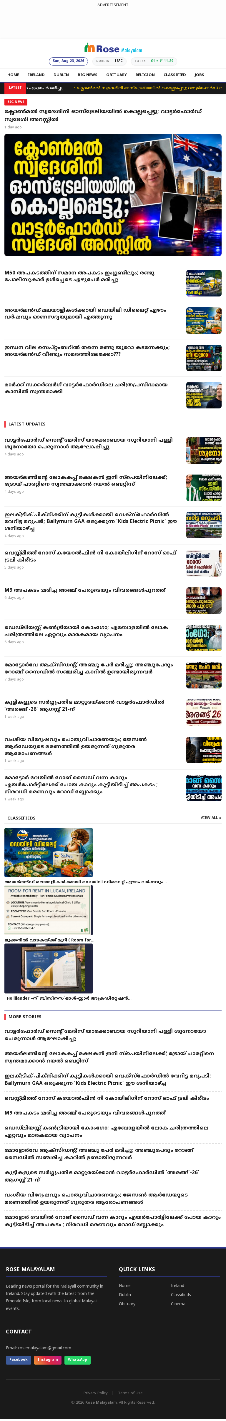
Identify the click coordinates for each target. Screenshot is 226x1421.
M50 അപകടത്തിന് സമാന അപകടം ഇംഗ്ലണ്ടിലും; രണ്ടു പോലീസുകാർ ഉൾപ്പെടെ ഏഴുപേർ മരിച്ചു (79, 277)
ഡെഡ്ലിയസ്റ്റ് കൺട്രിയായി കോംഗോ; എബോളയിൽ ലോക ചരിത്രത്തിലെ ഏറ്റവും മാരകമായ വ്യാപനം (86, 631)
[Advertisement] (113, 22)
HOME (13, 75)
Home (125, 1285)
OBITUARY (116, 75)
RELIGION (145, 75)
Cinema (178, 1304)
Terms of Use (130, 1393)
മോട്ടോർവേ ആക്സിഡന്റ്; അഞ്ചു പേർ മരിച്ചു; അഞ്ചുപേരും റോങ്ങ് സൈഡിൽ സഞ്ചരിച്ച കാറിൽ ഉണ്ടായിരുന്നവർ (88, 669)
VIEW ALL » (211, 818)
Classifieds (181, 1295)
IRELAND (36, 75)
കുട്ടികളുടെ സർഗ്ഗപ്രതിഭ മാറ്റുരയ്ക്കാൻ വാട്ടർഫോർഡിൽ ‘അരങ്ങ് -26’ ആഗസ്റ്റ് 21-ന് (84, 706)
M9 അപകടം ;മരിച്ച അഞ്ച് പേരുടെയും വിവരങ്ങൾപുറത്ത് (84, 590)
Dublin (125, 1295)
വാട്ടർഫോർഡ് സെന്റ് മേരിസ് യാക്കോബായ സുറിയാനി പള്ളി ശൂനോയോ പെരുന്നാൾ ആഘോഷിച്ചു (88, 444)
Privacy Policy (96, 1393)
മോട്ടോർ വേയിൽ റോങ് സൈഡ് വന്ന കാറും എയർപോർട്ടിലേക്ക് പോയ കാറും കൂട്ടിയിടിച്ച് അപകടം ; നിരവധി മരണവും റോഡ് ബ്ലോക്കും (81, 785)
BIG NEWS (87, 75)
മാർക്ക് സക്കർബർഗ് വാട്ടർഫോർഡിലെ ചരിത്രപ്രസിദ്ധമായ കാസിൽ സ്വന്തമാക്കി (86, 389)
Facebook (18, 1360)
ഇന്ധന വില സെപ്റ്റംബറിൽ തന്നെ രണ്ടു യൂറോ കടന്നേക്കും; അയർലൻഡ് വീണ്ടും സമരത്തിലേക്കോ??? (87, 351)
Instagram (48, 1360)
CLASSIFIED (175, 75)
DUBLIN (61, 75)
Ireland (177, 1285)
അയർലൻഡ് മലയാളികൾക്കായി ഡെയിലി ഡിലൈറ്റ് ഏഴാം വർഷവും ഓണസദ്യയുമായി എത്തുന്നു (85, 314)
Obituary (127, 1304)
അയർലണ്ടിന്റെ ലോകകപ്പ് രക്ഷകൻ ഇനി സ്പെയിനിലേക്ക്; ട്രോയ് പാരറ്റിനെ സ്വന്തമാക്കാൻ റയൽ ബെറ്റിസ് (85, 481)
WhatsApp (77, 1360)
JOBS (199, 75)
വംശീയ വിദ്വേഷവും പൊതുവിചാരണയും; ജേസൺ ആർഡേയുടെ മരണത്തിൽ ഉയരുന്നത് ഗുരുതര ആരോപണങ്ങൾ (75, 747)
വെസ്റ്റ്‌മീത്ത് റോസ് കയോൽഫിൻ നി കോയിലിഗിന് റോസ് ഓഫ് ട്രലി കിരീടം (90, 557)
